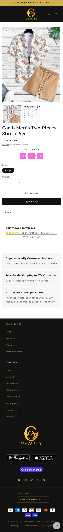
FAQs (8, 331)
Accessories (12, 383)
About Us (10, 338)
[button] (6, 14)
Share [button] (8, 212)
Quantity (6, 177)
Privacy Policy (13, 403)
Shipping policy (48, 526)
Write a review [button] (31, 236)
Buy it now (31, 201)
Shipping (5, 144)
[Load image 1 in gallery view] (12, 114)
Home (9, 370)
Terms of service (32, 526)
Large (8, 170)
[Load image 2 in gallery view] (31, 114)
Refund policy (49, 521)
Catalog (10, 376)
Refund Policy (13, 396)
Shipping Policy (14, 390)
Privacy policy (17, 526)
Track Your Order (14, 351)
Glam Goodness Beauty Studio (28, 521)
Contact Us (11, 345)
